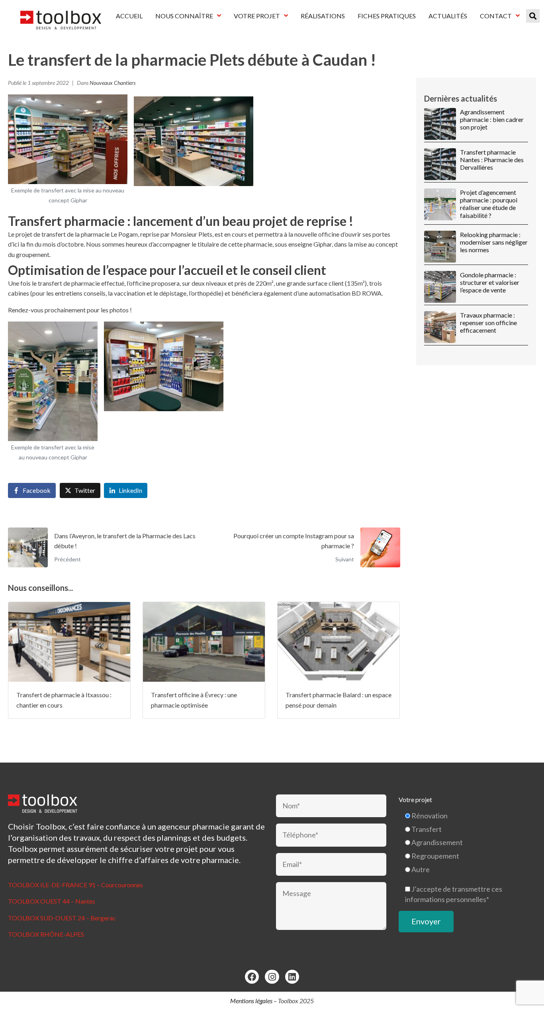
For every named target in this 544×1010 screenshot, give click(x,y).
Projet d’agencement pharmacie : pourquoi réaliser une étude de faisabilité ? (488, 203)
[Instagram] (272, 977)
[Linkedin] (292, 977)
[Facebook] (252, 977)
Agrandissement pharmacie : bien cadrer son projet (492, 119)
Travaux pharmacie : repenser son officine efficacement (488, 322)
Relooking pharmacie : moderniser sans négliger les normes (494, 242)
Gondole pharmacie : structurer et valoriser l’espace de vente (489, 282)
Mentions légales (251, 1000)
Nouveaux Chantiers (112, 82)
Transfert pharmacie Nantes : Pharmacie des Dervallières (492, 159)
